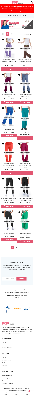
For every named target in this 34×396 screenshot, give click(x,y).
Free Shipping (6, 378)
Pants (3, 363)
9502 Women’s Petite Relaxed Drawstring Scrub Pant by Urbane (9, 61)
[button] (26, 34)
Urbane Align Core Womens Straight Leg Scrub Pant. (9, 165)
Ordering (4, 381)
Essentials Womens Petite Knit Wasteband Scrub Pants (25, 61)
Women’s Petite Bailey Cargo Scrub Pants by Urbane (25, 233)
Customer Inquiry (7, 375)
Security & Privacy (7, 348)
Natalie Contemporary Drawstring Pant (25, 95)
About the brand (6, 345)
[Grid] (7, 34)
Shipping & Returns (7, 383)
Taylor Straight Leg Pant (25, 132)
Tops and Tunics (6, 360)
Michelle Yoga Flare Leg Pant (9, 95)
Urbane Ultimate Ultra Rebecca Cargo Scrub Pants (25, 165)
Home (10, 15)
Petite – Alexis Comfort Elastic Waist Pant (9, 129)
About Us (4, 342)
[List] (11, 34)
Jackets (4, 366)
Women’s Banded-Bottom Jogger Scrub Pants (8, 199)
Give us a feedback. (22, 290)
